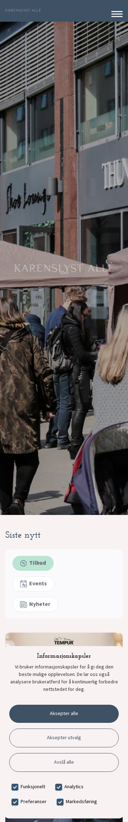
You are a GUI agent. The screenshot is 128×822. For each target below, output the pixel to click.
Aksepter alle (64, 713)
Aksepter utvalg (64, 737)
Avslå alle (64, 762)
